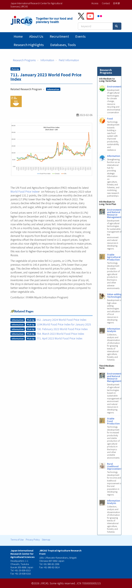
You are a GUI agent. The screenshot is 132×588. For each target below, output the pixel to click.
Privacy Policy (33, 539)
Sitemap (46, 539)
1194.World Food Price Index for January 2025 (64, 324)
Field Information (69, 60)
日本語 (116, 3)
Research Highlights (29, 44)
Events (80, 36)
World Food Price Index (24, 191)
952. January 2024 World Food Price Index (61, 320)
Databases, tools (63, 44)
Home (18, 36)
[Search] (117, 26)
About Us (36, 36)
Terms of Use (17, 539)
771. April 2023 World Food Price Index (59, 338)
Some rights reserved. (63, 583)
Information (47, 60)
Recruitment (59, 36)
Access (94, 3)
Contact (106, 3)
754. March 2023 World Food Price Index (60, 334)
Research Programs (24, 60)
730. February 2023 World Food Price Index (62, 329)
